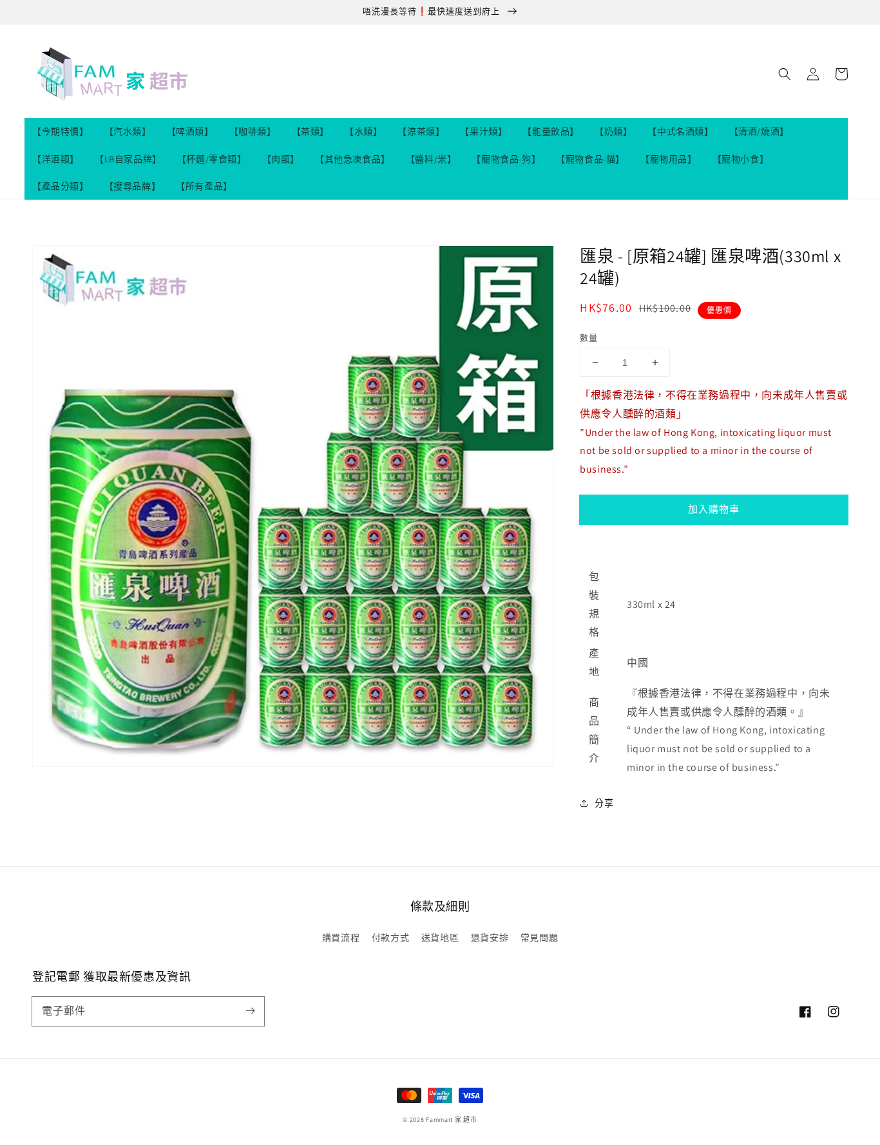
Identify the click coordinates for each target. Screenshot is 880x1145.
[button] (784, 74)
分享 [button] (604, 803)
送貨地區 (440, 937)
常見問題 (539, 937)
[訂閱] (250, 1011)
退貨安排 (489, 937)
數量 (588, 337)
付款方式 (390, 937)
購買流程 (340, 937)
